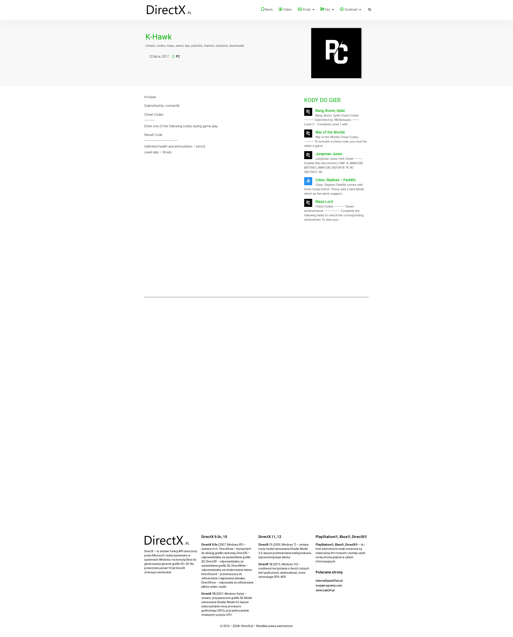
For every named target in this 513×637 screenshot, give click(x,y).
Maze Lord (324, 201)
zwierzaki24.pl (325, 590)
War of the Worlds (330, 132)
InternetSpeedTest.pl (329, 580)
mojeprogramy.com (329, 585)
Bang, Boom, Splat (330, 110)
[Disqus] (256, 356)
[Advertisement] (335, 258)
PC (178, 56)
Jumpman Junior (329, 154)
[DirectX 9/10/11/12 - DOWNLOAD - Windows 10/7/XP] (169, 10)
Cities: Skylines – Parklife (335, 180)
